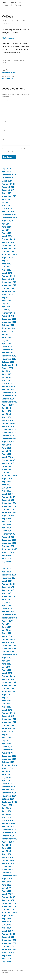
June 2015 (6, 199)
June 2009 (6, 411)
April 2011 (6, 343)
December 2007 (9, 466)
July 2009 (6, 408)
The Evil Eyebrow (9, 3)
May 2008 (6, 451)
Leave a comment (8, 23)
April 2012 (6, 307)
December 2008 (9, 429)
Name (4, 122)
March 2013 (7, 273)
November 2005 (9, 543)
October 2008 (8, 435)
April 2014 (6, 233)
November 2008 (9, 432)
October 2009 (8, 399)
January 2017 (8, 190)
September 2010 (9, 365)
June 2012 (6, 300)
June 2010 (6, 374)
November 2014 (9, 215)
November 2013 (9, 248)
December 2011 (9, 319)
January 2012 (8, 316)
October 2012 (8, 288)
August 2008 (8, 442)
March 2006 (7, 531)
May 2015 (6, 202)
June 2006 (6, 521)
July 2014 (6, 224)
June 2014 (6, 227)
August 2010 (7, 368)
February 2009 (8, 423)
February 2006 (8, 534)
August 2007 (8, 478)
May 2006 (6, 525)
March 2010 (7, 383)
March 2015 (7, 208)
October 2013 (8, 251)
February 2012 (8, 313)
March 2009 (7, 420)
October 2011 (8, 325)
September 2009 (9, 402)
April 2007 (6, 491)
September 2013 (9, 254)
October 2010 (8, 362)
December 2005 (9, 540)
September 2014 (9, 218)
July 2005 (6, 555)
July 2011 (6, 334)
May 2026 (6, 168)
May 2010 (6, 377)
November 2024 (9, 178)
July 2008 (6, 445)
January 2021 (8, 187)
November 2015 (9, 196)
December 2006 (9, 503)
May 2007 (6, 488)
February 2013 (8, 276)
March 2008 (7, 457)
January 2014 (8, 242)
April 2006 (6, 528)
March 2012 (7, 310)
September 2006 (9, 512)
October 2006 (8, 509)
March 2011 (7, 346)
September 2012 (9, 291)
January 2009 (8, 426)
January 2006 (8, 537)
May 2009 (6, 414)
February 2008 (8, 460)
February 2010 (8, 386)
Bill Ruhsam (6, 21)
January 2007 (8, 500)
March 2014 (7, 236)
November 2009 (9, 396)
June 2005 (6, 558)
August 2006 (8, 515)
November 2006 (9, 506)
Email (4, 131)
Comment (5, 101)
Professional (6, 63)
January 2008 (8, 463)
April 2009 (6, 417)
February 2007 (8, 497)
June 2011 (6, 337)
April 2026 (6, 172)
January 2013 (8, 279)
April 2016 (6, 193)
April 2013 (6, 270)
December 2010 (9, 356)
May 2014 (6, 230)
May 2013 (6, 267)
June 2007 (6, 485)
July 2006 (6, 518)
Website (4, 140)
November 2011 (9, 322)
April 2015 (6, 205)
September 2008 (9, 439)
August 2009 (8, 405)
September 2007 (9, 475)
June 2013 (6, 264)
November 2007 (9, 469)
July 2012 (6, 297)
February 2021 (8, 184)
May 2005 (6, 561)
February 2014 (8, 239)
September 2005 (9, 549)
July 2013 (6, 261)
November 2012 (9, 285)
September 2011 (9, 328)
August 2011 (7, 331)
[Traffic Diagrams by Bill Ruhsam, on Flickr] (8, 38)
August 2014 (7, 221)
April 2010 (6, 380)
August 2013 (7, 257)
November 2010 (9, 359)
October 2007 (8, 472)
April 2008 (6, 454)
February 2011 (8, 350)
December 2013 (9, 245)
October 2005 (8, 546)
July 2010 (6, 371)
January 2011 (8, 353)
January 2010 (8, 389)
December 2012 (9, 282)
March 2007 (7, 494)
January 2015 (8, 211)
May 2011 (6, 340)
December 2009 (9, 392)
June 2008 (6, 448)
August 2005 (8, 552)
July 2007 (6, 482)
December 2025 (9, 175)
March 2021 (7, 181)
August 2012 (7, 294)
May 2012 (6, 303)
